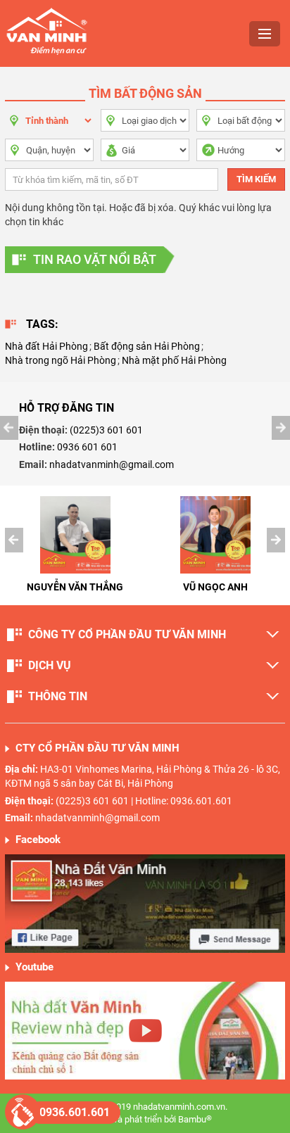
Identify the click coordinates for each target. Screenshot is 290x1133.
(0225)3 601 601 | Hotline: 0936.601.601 (144, 800)
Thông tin (57, 696)
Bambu (195, 1119)
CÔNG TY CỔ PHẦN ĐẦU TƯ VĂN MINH (127, 634)
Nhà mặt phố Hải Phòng (174, 360)
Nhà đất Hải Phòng (46, 346)
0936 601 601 (87, 446)
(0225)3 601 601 (106, 430)
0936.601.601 (74, 1112)
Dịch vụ (49, 665)
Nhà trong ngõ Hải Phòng (60, 360)
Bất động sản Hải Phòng (147, 346)
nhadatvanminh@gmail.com (111, 464)
